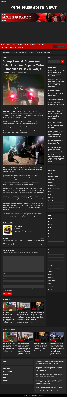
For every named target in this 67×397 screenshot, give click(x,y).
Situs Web (5, 284)
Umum (8, 44)
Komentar (5, 255)
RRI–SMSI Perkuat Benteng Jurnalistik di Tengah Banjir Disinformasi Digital (55, 141)
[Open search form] (51, 46)
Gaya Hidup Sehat (53, 176)
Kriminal (32, 44)
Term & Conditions (7, 371)
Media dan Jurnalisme (54, 188)
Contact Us (21, 47)
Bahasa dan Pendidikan (54, 170)
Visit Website (18, 231)
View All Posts (28, 231)
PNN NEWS (6, 72)
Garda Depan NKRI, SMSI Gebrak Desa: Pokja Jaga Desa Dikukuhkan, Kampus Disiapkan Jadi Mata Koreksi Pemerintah (23, 317)
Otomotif (13, 47)
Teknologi (40, 44)
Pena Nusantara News (33, 7)
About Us (5, 377)
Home (3, 44)
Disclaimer (5, 374)
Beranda (5, 52)
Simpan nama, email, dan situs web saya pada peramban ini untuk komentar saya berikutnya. (23, 289)
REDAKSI (50, 198)
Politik (26, 44)
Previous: (12, 241)
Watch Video (61, 46)
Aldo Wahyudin (14, 108)
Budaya (20, 44)
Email (4, 278)
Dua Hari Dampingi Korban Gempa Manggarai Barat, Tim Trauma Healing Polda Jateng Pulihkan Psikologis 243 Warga (56, 158)
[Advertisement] (33, 32)
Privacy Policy (6, 368)
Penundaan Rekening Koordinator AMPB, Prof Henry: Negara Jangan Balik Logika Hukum (37, 316)
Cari (49, 57)
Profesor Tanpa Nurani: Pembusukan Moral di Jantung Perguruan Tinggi (55, 149)
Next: (34, 241)
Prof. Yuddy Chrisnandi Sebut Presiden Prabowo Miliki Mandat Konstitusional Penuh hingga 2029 (9, 317)
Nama (4, 273)
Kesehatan (5, 47)
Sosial (14, 44)
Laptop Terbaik (52, 185)
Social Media (51, 201)
